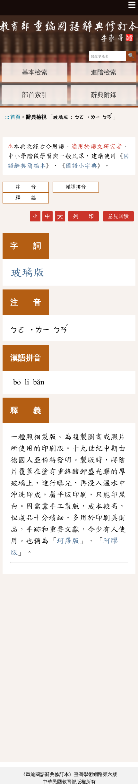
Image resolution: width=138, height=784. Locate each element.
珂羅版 (68, 541)
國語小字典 (81, 165)
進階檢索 (103, 72)
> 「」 (61, 116)
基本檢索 (34, 72)
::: (7, 117)
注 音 (25, 187)
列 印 (83, 216)
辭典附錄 (103, 94)
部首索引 (34, 94)
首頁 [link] (15, 117)
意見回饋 (118, 216)
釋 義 (25, 198)
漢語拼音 (75, 187)
